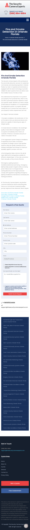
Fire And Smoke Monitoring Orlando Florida (13, 361)
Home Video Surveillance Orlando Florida (14, 428)
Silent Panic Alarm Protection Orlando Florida (13, 326)
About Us (3, 464)
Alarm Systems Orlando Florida (11, 343)
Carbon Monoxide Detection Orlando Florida (13, 332)
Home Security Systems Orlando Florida (14, 424)
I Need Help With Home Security (13, 264)
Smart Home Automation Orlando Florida (14, 352)
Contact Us (4, 472)
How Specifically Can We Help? (11, 271)
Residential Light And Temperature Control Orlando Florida (13, 320)
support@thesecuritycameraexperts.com (14, 307)
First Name (6, 210)
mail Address (7, 225)
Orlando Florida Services (16, 37)
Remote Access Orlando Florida (12, 420)
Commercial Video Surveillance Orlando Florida (14, 372)
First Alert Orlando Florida (9, 194)
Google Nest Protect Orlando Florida (12, 196)
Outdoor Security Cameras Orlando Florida (13, 412)
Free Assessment (15, 491)
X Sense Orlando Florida (8, 199)
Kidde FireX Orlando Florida (9, 197)
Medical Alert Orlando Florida (11, 407)
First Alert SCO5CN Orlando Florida (12, 193)
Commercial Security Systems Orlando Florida (13, 366)
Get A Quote (15, 483)
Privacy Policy (5, 475)
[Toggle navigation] (27, 20)
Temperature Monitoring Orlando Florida (14, 390)
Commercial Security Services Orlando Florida (13, 347)
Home (7, 37)
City (4, 248)
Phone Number (7, 233)
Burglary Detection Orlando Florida (12, 377)
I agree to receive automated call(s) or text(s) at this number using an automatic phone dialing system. (15, 288)
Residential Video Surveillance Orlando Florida (13, 385)
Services (3, 469)
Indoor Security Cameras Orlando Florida (14, 356)
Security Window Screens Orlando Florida (14, 400)
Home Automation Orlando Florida (12, 417)
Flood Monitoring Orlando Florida (12, 403)
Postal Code (6, 240)
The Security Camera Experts (17, 524)
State (4, 256)
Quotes (3, 467)
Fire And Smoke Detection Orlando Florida (14, 381)
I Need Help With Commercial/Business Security (15, 267)
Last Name (6, 217)
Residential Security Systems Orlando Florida (13, 338)
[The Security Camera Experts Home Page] (15, 5)
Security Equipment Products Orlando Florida (13, 395)
